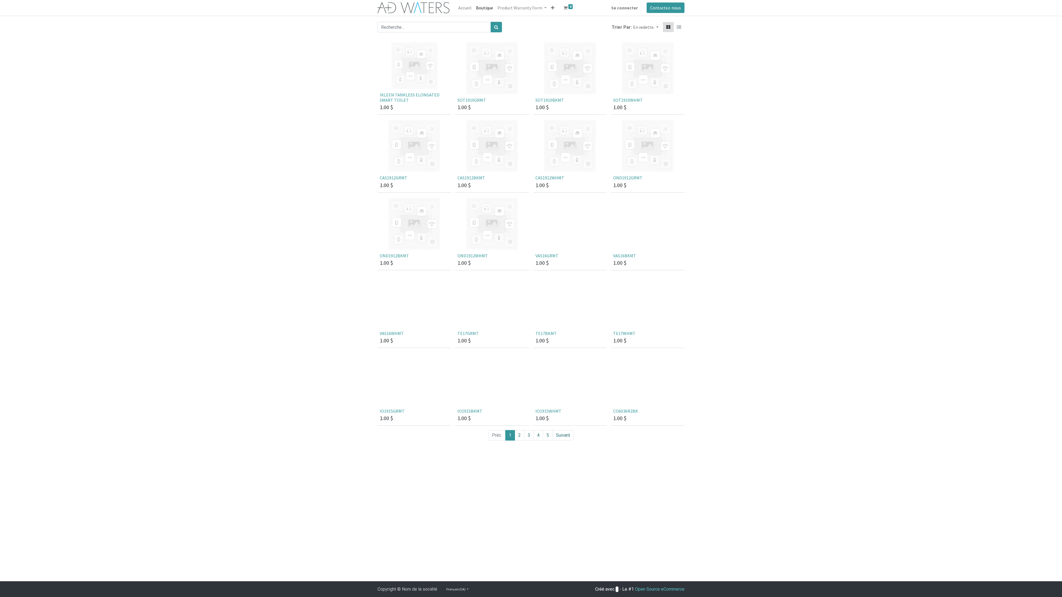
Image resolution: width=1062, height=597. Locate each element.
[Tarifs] (668, 27)
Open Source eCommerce (659, 589)
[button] (553, 7)
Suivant (563, 435)
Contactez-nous (665, 8)
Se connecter (624, 8)
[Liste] (678, 27)
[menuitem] (465, 7)
